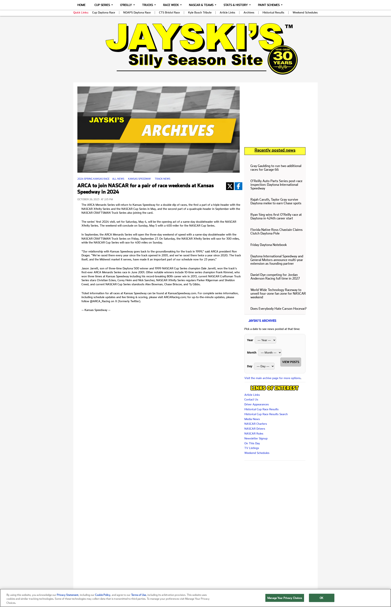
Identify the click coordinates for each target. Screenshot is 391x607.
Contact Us (251, 399)
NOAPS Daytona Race (137, 12)
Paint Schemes (269, 5)
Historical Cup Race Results (261, 409)
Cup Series (102, 5)
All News (118, 178)
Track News (162, 178)
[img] (195, 48)
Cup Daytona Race (103, 12)
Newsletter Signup (256, 438)
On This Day (252, 443)
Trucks (147, 5)
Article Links (227, 12)
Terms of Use (138, 594)
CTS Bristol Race (169, 12)
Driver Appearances (256, 404)
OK (321, 597)
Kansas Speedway (139, 178)
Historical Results (273, 12)
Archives (249, 12)
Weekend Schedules (305, 12)
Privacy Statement (67, 594)
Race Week (171, 5)
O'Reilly (126, 5)
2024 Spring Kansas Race (93, 178)
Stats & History (236, 5)
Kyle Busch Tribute (200, 12)
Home (81, 5)
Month (251, 352)
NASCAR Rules (253, 433)
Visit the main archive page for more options (272, 378)
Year (250, 340)
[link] (195, 48)
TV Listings (251, 448)
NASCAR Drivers (254, 428)
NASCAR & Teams (201, 5)
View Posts (290, 362)
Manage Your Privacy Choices (284, 597)
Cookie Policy (102, 594)
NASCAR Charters (255, 423)
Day (249, 366)
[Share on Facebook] (238, 186)
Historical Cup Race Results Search (266, 414)
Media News (252, 419)
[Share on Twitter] (230, 186)
